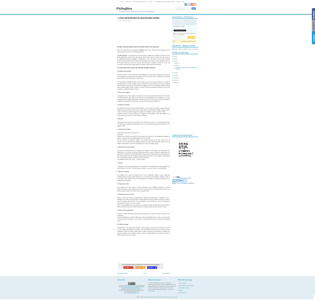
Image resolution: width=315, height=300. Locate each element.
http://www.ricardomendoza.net (131, 293)
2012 (175, 75)
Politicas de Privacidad (139, 1)
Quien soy (128, 1)
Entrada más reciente (122, 273)
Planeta (179, 180)
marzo (176, 65)
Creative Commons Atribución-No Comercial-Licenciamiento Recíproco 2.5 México (133, 287)
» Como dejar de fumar (183, 287)
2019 (175, 56)
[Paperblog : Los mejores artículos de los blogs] (176, 178)
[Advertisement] (143, 32)
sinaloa (177, 181)
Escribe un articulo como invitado (164, 1)
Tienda (178, 1)
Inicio (122, 1)
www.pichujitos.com (137, 289)
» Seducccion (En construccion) (185, 285)
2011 (174, 78)
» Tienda (180, 290)
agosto (176, 63)
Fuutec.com (170, 297)
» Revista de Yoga (182, 292)
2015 (175, 59)
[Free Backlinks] (185, 178)
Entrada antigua (166, 273)
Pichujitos (124, 8)
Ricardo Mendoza (130, 285)
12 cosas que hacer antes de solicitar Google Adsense (138, 18)
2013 (175, 73)
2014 (175, 61)
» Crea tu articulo (182, 283)
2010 (175, 80)
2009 (175, 82)
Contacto (150, 1)
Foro (183, 1)
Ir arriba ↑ (176, 297)
